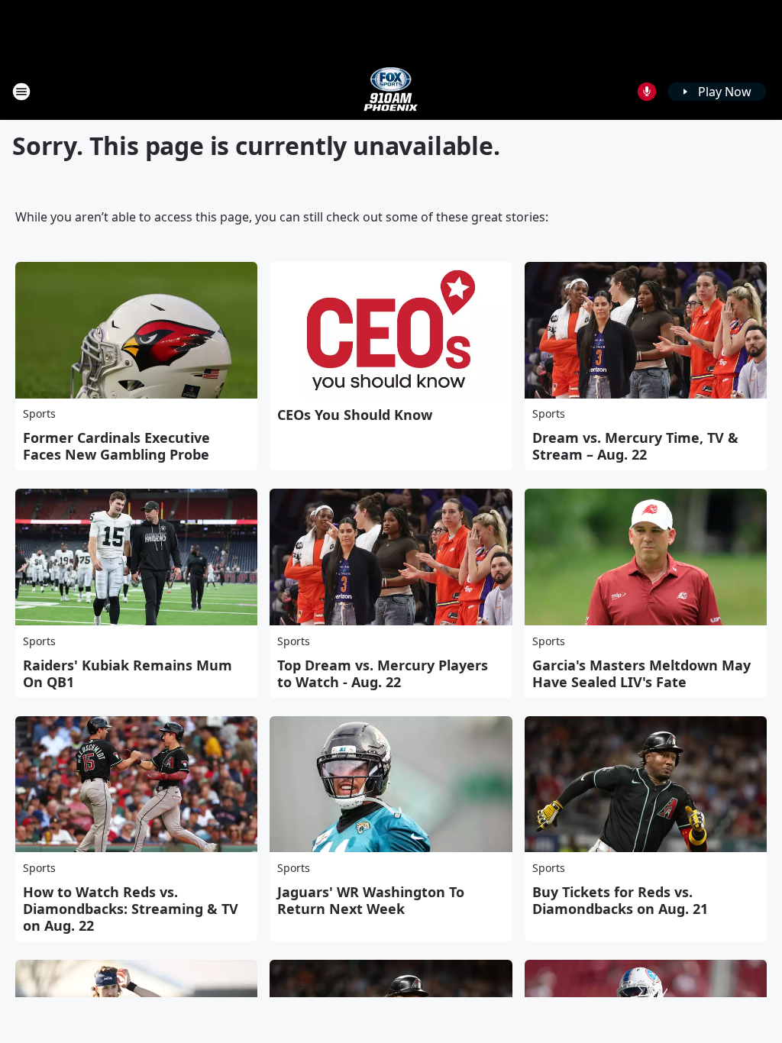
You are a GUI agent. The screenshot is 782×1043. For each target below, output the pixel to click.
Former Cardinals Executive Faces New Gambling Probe (116, 446)
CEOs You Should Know (354, 414)
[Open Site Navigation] (21, 91)
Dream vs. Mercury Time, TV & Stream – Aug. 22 (635, 446)
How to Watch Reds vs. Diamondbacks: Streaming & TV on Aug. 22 (130, 908)
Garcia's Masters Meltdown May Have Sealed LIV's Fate (641, 673)
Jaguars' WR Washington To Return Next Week (370, 900)
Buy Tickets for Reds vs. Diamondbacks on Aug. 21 (620, 900)
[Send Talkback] (647, 91)
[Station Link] (391, 91)
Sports (39, 413)
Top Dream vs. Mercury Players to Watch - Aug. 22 (382, 673)
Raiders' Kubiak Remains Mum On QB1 (127, 673)
